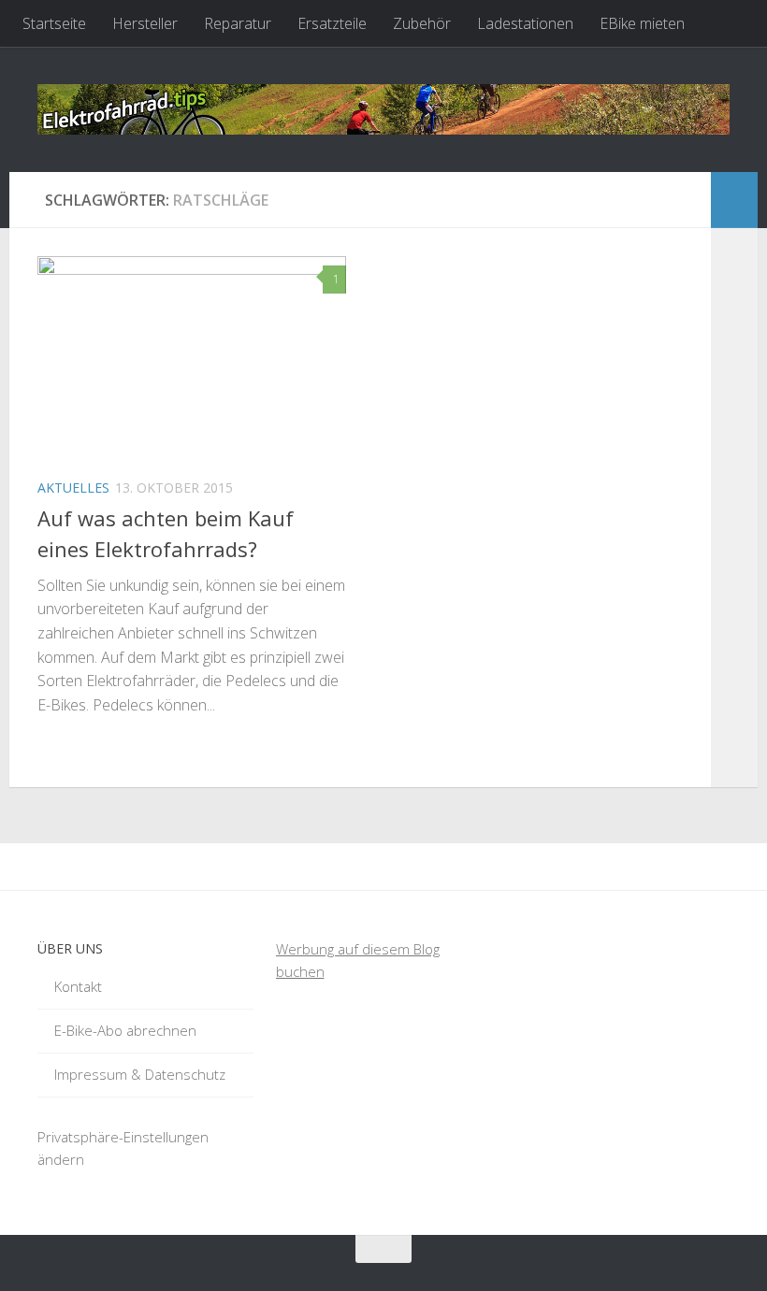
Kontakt (78, 986)
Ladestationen (525, 23)
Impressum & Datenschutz (139, 1074)
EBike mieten (642, 23)
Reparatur (237, 23)
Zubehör (422, 23)
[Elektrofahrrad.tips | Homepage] (383, 109)
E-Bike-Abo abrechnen (125, 1030)
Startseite (54, 23)
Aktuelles (73, 487)
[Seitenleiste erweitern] (734, 200)
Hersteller (145, 23)
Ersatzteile (332, 23)
